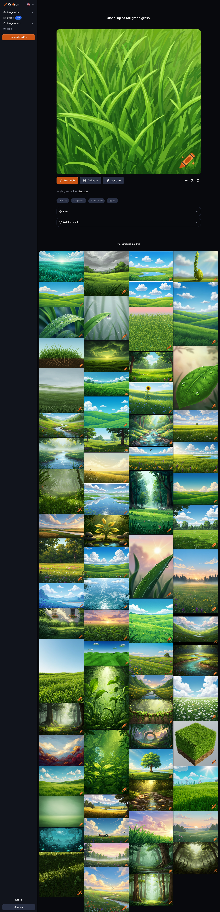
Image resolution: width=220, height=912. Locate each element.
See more (83, 191)
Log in (18, 899)
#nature (63, 200)
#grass (112, 200)
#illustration (96, 200)
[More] (186, 180)
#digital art (78, 200)
